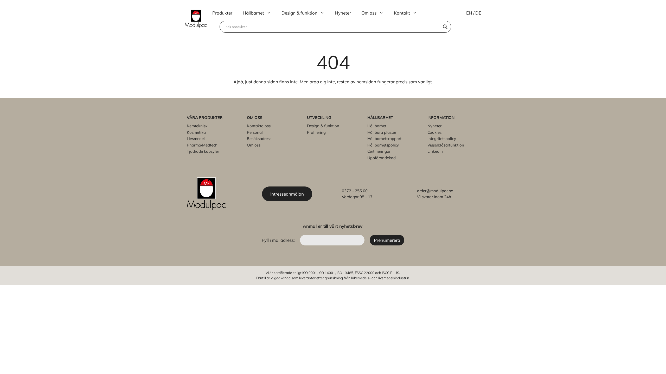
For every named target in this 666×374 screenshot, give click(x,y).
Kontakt (402, 13)
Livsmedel (196, 138)
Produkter (222, 13)
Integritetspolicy (441, 138)
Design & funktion (299, 13)
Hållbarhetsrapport (384, 138)
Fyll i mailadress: (279, 240)
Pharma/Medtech (202, 145)
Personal (255, 132)
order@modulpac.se (435, 190)
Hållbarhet (253, 13)
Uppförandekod (381, 157)
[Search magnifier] (445, 26)
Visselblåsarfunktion (445, 145)
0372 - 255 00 (355, 190)
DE (478, 13)
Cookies (434, 132)
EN (469, 13)
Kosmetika (196, 132)
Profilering (316, 132)
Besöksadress (259, 138)
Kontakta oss (259, 125)
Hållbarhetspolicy (383, 145)
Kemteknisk (197, 125)
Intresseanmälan (287, 194)
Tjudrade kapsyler (203, 151)
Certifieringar (378, 151)
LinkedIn (435, 151)
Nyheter (343, 13)
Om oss (368, 13)
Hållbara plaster (381, 132)
